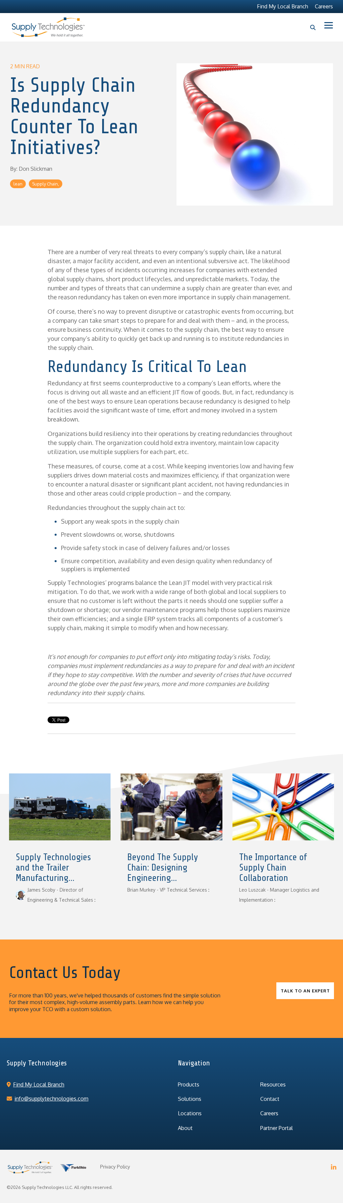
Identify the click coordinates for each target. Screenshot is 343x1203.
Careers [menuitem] (324, 6)
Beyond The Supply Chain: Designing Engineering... (162, 867)
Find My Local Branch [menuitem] (282, 6)
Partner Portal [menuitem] (276, 1128)
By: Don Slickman (31, 168)
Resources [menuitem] (273, 1084)
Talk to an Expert (305, 990)
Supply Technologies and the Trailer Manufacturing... (53, 867)
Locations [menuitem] (190, 1113)
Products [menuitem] (188, 1084)
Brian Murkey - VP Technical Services (167, 890)
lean (17, 183)
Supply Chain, (45, 183)
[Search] (313, 27)
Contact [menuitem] (269, 1099)
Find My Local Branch (38, 1084)
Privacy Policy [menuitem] (115, 1166)
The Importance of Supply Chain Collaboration (273, 867)
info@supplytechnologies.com (51, 1098)
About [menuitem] (185, 1128)
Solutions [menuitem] (189, 1099)
